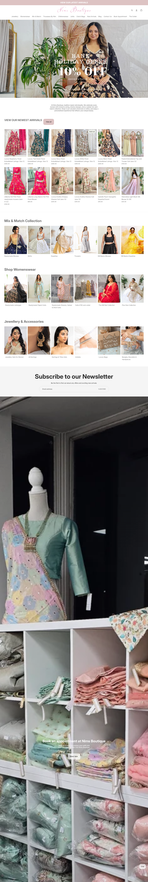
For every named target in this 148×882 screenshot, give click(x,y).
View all (48, 122)
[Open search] (132, 10)
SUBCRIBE (102, 389)
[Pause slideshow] (70, 95)
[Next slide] (24, 143)
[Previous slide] (6, 143)
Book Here (74, 756)
